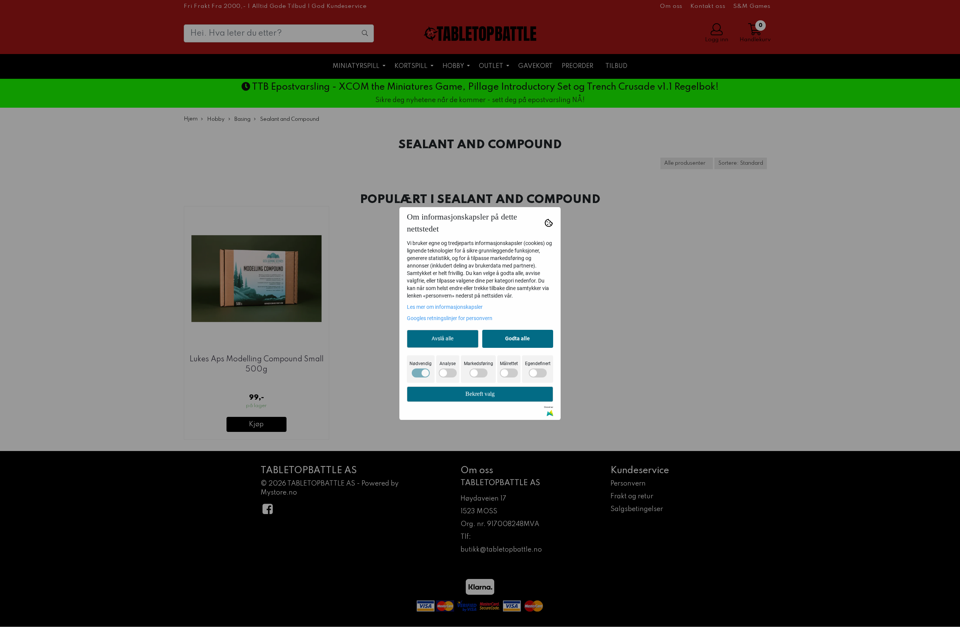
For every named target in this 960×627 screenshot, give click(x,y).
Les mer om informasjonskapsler (445, 307)
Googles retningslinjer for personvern (449, 318)
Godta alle (517, 338)
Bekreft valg (480, 394)
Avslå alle (442, 338)
